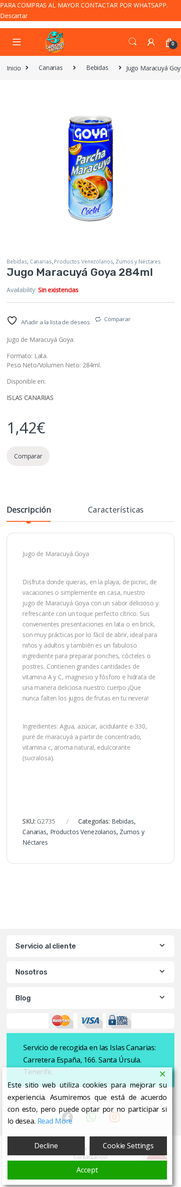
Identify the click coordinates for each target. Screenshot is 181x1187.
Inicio (14, 67)
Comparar (117, 319)
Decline (46, 1145)
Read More (55, 1121)
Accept (87, 1170)
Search (133, 42)
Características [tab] (116, 510)
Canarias (51, 67)
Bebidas (97, 67)
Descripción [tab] (29, 510)
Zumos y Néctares (138, 261)
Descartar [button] (14, 15)
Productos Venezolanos (83, 261)
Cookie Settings (128, 1145)
